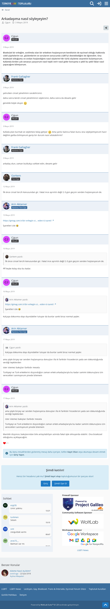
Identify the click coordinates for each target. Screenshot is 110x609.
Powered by (45, 605)
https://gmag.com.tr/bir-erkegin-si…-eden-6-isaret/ (27, 220)
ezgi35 (13, 505)
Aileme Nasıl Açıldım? (20, 571)
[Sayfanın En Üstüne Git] (105, 605)
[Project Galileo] (83, 503)
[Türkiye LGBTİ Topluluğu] (16, 3)
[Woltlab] (83, 521)
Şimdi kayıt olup (53, 476)
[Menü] (106, 3)
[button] (5, 505)
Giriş (45, 483)
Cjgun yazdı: (15, 347)
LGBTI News (83, 550)
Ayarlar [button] (47, 506)
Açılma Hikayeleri (17, 576)
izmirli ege (14, 573)
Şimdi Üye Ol (60, 483)
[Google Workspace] (83, 538)
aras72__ (14, 540)
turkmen (14, 517)
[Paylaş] (106, 28)
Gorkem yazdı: (16, 256)
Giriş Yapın (19, 454)
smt (12, 529)
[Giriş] (99, 3)
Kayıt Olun (72, 452)
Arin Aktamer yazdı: (18, 299)
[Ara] (92, 3)
